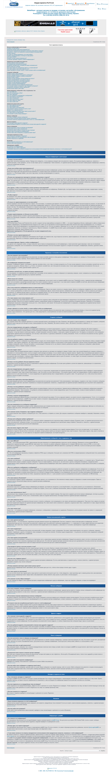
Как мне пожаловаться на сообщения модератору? (20, 84)
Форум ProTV (70, 3)
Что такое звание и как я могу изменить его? (18, 69)
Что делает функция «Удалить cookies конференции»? (21, 59)
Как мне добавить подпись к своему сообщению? (19, 76)
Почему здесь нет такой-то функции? (16, 147)
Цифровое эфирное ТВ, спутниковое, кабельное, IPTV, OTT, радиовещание (44, 5)
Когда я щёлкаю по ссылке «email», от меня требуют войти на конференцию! (26, 70)
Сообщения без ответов (12, 39)
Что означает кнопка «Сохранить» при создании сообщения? (22, 86)
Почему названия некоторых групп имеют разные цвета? (21, 111)
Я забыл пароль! (11, 53)
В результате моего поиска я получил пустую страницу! (21, 130)
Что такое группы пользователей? (15, 107)
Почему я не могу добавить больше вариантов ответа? (20, 78)
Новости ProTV (80, 3)
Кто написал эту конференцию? (15, 146)
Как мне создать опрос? (13, 77)
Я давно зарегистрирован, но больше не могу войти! (20, 55)
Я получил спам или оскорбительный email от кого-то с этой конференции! (25, 119)
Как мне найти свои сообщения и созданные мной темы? (21, 132)
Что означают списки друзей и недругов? (17, 123)
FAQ (100, 8)
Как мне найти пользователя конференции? (18, 131)
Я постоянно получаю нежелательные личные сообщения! (22, 118)
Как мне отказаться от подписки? (15, 138)
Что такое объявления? (13, 98)
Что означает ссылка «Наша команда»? (17, 113)
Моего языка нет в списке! (13, 66)
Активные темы (21, 39)
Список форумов (10, 41)
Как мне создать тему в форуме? (15, 73)
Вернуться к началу (11, 165)
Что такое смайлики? (12, 94)
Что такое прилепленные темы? (15, 99)
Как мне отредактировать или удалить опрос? (18, 79)
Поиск (104, 8)
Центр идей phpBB (94, 727)
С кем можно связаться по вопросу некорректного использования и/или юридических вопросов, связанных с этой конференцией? (39, 149)
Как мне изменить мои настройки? (15, 62)
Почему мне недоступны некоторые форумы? (18, 81)
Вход (99, 4)
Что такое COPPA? (11, 57)
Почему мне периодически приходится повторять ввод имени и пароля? (25, 50)
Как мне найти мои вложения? (14, 143)
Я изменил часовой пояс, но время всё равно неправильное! (22, 65)
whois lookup (10, 736)
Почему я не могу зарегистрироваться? (17, 58)
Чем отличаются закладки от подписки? (17, 136)
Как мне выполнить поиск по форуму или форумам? (20, 127)
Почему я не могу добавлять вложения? (17, 82)
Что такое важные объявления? (15, 96)
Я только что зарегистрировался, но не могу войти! (19, 54)
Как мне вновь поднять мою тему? (15, 88)
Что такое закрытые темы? (14, 100)
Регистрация (105, 4)
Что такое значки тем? (12, 101)
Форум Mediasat (90, 3)
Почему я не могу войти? (13, 48)
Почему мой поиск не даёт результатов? (17, 129)
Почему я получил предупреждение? (16, 83)
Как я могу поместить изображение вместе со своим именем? (22, 67)
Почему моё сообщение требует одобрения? (18, 87)
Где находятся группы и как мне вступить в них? (19, 108)
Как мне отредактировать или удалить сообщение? (20, 75)
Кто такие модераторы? (13, 106)
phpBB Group (55, 720)
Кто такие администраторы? (14, 105)
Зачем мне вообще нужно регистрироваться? (18, 49)
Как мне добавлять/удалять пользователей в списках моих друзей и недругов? (26, 124)
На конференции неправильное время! (17, 64)
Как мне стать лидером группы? (15, 110)
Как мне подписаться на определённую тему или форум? (21, 137)
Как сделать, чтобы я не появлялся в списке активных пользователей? (24, 52)
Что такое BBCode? (12, 91)
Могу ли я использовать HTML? (15, 93)
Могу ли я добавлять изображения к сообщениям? (19, 95)
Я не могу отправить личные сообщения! (17, 117)
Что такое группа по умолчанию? (15, 112)
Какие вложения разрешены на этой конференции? (20, 142)
